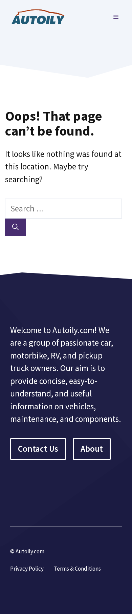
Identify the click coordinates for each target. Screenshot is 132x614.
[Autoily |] (40, 16)
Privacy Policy (27, 568)
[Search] (15, 227)
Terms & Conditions (77, 568)
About (92, 448)
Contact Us (38, 448)
